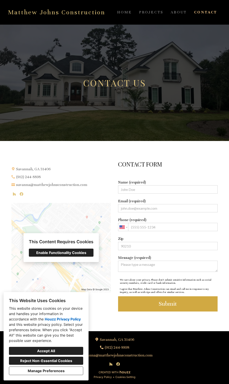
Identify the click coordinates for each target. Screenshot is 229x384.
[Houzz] (14, 194)
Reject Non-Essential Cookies (46, 360)
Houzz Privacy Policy (63, 319)
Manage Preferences (46, 371)
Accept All (46, 351)
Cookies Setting (125, 377)
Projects (151, 12)
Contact (205, 12)
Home (124, 12)
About (179, 12)
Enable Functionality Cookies (61, 252)
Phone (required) (132, 220)
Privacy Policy (103, 377)
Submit (168, 303)
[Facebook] (21, 194)
